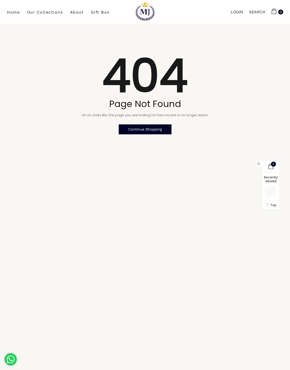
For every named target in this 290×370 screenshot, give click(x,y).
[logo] (145, 12)
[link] (18, 349)
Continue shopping (145, 129)
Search (257, 11)
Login (237, 11)
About (77, 12)
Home (13, 12)
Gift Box (100, 12)
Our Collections (45, 12)
